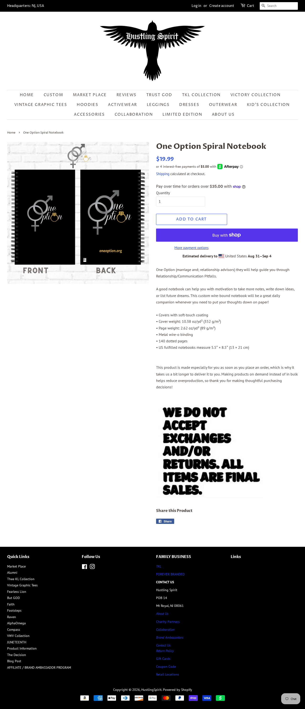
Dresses (189, 104)
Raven (11, 617)
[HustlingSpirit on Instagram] (92, 567)
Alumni (12, 572)
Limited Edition (182, 114)
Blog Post (14, 661)
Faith (11, 604)
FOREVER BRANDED (170, 574)
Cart (250, 6)
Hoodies (87, 104)
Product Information (22, 648)
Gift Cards (163, 659)
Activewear (122, 104)
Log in (196, 6)
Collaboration (134, 114)
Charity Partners (168, 622)
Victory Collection (255, 95)
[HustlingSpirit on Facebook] (84, 567)
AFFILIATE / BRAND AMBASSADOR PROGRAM (39, 667)
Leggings (158, 104)
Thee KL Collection (21, 579)
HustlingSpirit (151, 690)
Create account (221, 6)
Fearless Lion (16, 591)
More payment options (191, 247)
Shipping (162, 174)
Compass (13, 629)
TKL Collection (201, 95)
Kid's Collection (268, 104)
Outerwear (223, 104)
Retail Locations (167, 674)
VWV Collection (18, 636)
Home (27, 95)
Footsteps (14, 610)
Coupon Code (166, 666)
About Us (223, 114)
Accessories (89, 114)
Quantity (163, 192)
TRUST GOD (159, 95)
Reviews (127, 95)
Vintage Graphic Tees (40, 104)
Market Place (90, 95)
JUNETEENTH (16, 642)
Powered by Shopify (177, 690)
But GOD (13, 598)
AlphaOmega (16, 623)
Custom (53, 95)
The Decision (16, 655)
